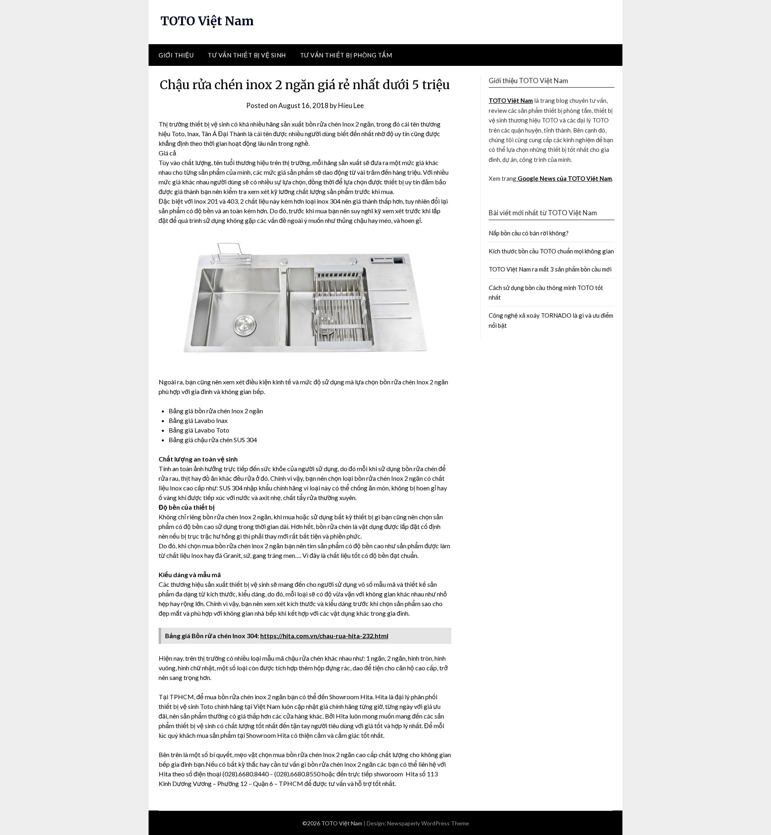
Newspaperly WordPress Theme (428, 823)
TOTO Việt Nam (207, 21)
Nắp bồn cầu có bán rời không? (529, 233)
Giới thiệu (176, 55)
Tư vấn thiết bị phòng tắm (346, 55)
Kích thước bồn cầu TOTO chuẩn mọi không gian (551, 251)
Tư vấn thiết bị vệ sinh (247, 55)
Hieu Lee (351, 105)
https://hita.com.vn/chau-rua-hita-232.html (324, 635)
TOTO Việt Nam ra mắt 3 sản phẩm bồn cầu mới (550, 269)
